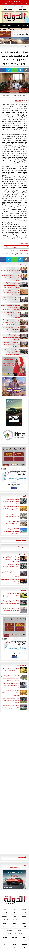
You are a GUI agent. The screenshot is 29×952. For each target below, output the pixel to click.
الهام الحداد (18, 100)
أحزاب (24, 937)
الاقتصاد (24, 920)
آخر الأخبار (22, 553)
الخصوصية (24, 944)
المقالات (5, 923)
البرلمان (5, 913)
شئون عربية (14, 937)
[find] (12, 1)
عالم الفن (9, 934)
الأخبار (23, 25)
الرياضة (4, 25)
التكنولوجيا (5, 920)
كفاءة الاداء (13, 250)
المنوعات (14, 920)
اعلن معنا (5, 941)
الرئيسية (24, 909)
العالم (24, 927)
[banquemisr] (14, 33)
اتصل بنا (14, 944)
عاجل (18, 25)
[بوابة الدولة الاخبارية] (14, 879)
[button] (2, 879)
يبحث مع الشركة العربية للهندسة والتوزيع (15, 247)
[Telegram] (20, 70)
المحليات (5, 927)
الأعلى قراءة (21, 665)
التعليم (19, 930)
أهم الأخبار (22, 590)
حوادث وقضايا (11, 25)
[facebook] (22, 1)
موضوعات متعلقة (20, 264)
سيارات (5, 937)
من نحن (14, 941)
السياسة (24, 916)
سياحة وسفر (24, 941)
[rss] (14, 1)
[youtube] (17, 1)
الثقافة (24, 923)
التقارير (14, 916)
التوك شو (9, 930)
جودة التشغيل (23, 250)
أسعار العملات (21, 540)
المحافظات (4, 916)
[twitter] (19, 1)
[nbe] (14, 41)
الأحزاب (14, 927)
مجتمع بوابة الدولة (19, 934)
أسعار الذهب (21, 546)
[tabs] (7, 1)
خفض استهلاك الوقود (21, 254)
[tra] (14, 648)
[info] (9, 1)
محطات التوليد (7, 254)
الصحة (14, 923)
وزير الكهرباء (23, 243)
